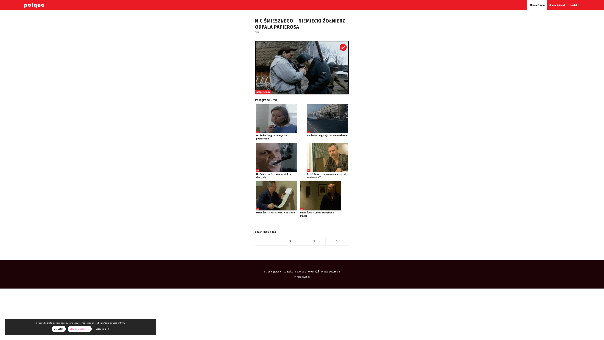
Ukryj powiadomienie (79, 329)
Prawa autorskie (330, 271)
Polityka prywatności (307, 271)
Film (257, 32)
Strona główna (272, 271)
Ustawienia (101, 329)
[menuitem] (537, 5)
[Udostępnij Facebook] (267, 241)
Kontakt (288, 271)
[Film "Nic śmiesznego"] (302, 67)
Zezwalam (59, 329)
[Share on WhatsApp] (313, 241)
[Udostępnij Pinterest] (337, 241)
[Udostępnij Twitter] (290, 241)
